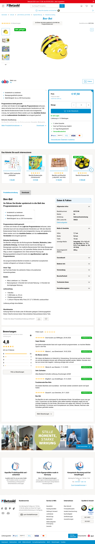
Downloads (25, 192)
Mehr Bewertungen (43, 414)
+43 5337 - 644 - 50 (80, 481)
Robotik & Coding (50, 14)
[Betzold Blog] (8, 513)
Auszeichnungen (68, 519)
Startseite (4, 14)
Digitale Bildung (37, 14)
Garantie (48, 526)
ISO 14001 (87, 517)
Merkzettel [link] (49, 519)
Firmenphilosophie (69, 508)
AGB (19, 542)
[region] (47, 260)
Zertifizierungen (68, 516)
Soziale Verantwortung (70, 511)
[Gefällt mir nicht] (46, 319)
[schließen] (93, 1)
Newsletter (49, 506)
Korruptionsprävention (38, 542)
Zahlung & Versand (51, 511)
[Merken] (92, 29)
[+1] (88, 105)
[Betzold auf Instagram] (6, 509)
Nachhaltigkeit (68, 514)
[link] (86, 6)
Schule (12, 14)
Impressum (4, 542)
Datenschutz (13, 542)
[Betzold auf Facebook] (2, 509)
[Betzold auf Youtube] (3, 513)
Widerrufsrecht (26, 542)
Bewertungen (55, 542)
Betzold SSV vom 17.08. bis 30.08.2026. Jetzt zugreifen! (46, 2)
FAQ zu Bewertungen (17, 372)
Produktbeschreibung (10, 192)
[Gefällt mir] (39, 319)
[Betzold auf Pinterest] (10, 509)
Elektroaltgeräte (62, 222)
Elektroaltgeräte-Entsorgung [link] (51, 522)
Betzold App (49, 516)
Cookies (63, 542)
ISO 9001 (87, 521)
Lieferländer (49, 514)
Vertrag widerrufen (73, 535)
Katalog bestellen (51, 508)
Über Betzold (67, 506)
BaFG (48, 542)
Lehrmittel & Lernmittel (23, 14)
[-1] (74, 105)
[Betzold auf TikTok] (14, 509)
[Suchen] (62, 6)
